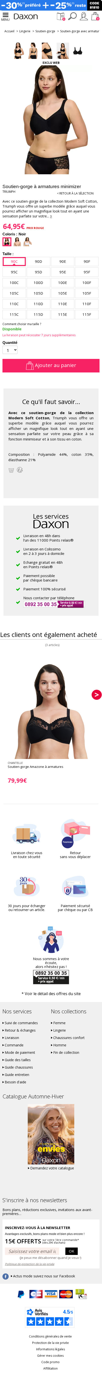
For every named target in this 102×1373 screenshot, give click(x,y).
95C (14, 271)
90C (14, 261)
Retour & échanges (20, 1030)
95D (38, 271)
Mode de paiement (20, 1052)
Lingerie (24, 31)
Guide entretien (17, 1074)
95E (62, 271)
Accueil (9, 31)
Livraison (12, 1037)
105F (86, 293)
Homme (59, 1045)
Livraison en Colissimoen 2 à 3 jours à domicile (43, 551)
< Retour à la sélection (75, 193)
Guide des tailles (18, 1060)
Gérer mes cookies (50, 1356)
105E (62, 293)
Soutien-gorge (45, 31)
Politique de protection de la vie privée (29, 1264)
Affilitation (50, 1368)
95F (87, 271)
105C (14, 293)
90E (62, 261)
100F (86, 282)
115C (14, 314)
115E (62, 314)
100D (38, 282)
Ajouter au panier (55, 365)
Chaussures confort (69, 1037)
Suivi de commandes (21, 1023)
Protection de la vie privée (50, 1343)
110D (38, 303)
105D (38, 293)
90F (87, 261)
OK (71, 1251)
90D (38, 261)
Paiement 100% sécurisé (44, 588)
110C (14, 303)
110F (86, 303)
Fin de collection (66, 1052)
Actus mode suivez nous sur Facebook (44, 1276)
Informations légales (50, 1349)
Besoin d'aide (15, 1082)
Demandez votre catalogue (52, 1168)
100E (62, 282)
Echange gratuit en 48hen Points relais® (43, 564)
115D (38, 314)
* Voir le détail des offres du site (51, 993)
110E (62, 303)
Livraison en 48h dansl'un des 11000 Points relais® (48, 538)
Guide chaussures (19, 1067)
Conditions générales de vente (50, 1336)
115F (86, 314)
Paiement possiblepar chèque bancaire (40, 577)
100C (14, 282)
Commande (14, 1045)
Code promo (50, 1362)
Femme (59, 1023)
